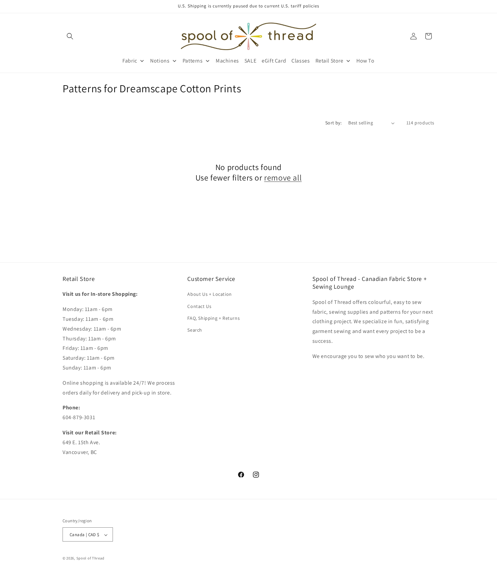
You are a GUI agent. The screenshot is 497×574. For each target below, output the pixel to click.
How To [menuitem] (365, 60)
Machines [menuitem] (227, 60)
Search (194, 330)
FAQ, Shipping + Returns (213, 318)
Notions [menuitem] (159, 60)
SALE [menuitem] (250, 60)
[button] (70, 36)
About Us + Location (209, 294)
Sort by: (333, 123)
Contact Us (199, 306)
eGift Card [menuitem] (274, 60)
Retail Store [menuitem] (329, 60)
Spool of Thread (90, 558)
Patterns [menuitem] (193, 60)
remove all (283, 178)
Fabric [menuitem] (129, 60)
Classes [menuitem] (300, 60)
